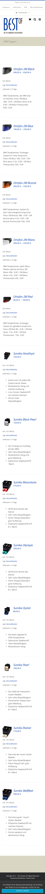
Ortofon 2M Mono (24, 239)
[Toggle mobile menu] (40, 19)
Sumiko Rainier (22, 728)
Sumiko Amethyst (23, 353)
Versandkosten (11, 85)
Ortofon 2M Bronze (24, 183)
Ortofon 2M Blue (23, 126)
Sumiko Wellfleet (23, 790)
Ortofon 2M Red (22, 296)
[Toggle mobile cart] (30, 19)
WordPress (21, 878)
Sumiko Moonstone (24, 482)
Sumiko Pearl (21, 665)
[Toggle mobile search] (35, 19)
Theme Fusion (30, 878)
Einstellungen (22, 891)
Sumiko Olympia (23, 545)
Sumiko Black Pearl (24, 419)
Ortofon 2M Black (23, 69)
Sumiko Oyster (22, 608)
